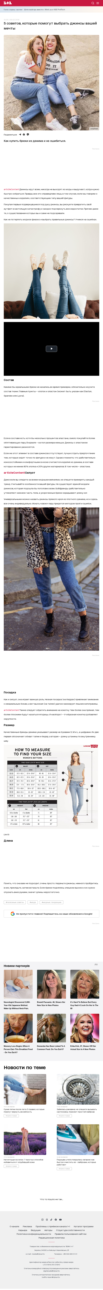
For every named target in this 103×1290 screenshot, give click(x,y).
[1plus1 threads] (47, 1220)
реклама (27, 1226)
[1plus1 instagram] (42, 1220)
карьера (22, 1230)
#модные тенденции (51, 902)
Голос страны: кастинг (13, 10)
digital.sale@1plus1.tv (51, 1271)
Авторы (48, 1230)
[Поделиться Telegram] (20, 134)
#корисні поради (11, 1115)
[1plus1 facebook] (56, 1220)
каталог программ (83, 1226)
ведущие (36, 1230)
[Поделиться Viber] (28, 134)
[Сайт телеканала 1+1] (8, 3)
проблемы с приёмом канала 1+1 (53, 1226)
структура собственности (70, 1230)
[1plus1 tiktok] (51, 1220)
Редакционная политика (52, 1237)
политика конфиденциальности (34, 1234)
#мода (33, 902)
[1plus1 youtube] (60, 1219)
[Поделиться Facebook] (24, 135)
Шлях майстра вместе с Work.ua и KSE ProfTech (44, 10)
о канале (14, 1226)
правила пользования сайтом (70, 1234)
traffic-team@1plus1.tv (51, 1277)
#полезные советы (15, 902)
